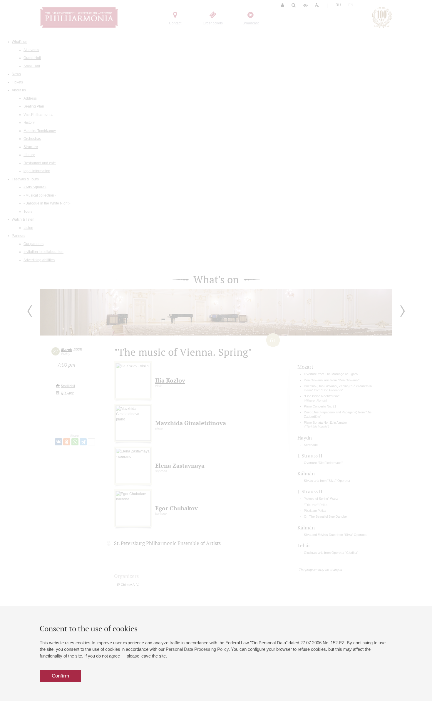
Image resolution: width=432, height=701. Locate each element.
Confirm (60, 676)
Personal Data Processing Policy (197, 649)
